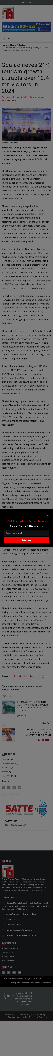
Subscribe (26, 540)
